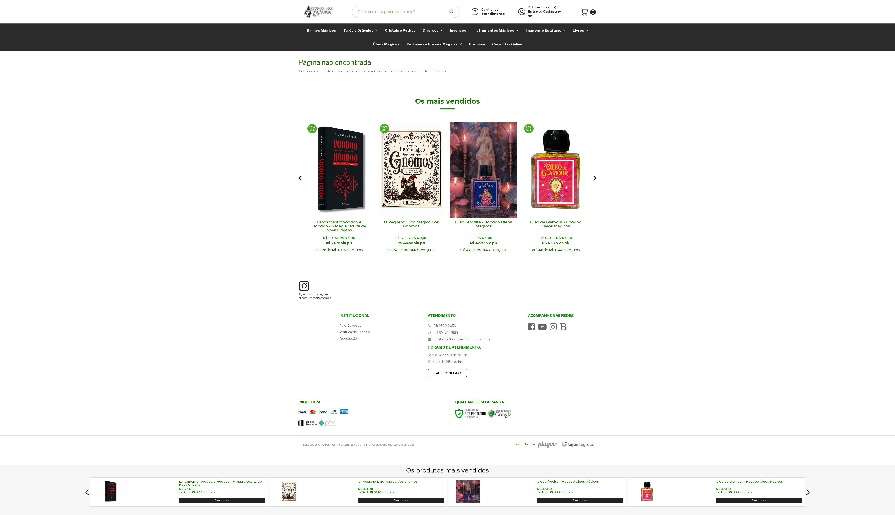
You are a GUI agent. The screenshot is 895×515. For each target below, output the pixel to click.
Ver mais (339, 253)
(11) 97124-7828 (445, 332)
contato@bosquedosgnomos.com (461, 339)
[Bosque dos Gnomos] (318, 11)
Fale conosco (447, 373)
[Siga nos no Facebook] (532, 327)
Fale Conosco (350, 325)
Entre (533, 11)
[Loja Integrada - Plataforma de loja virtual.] (578, 444)
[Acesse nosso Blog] (564, 327)
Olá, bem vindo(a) (542, 7)
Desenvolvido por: (525, 444)
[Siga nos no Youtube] (543, 327)
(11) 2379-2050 (444, 326)
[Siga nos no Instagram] (554, 327)
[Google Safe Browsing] (499, 413)
